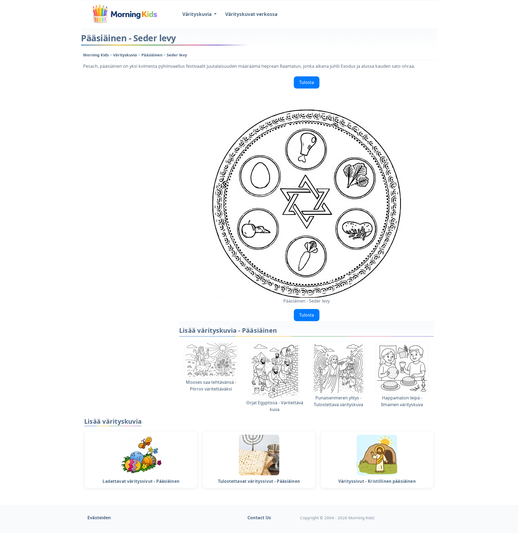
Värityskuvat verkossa (251, 14)
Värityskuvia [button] (197, 14)
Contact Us (259, 518)
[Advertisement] (127, 155)
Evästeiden (99, 518)
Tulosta (306, 82)
